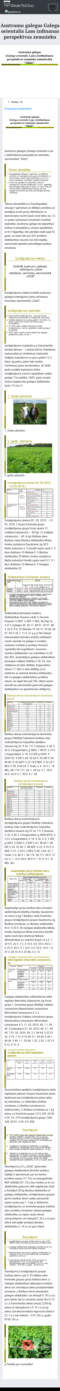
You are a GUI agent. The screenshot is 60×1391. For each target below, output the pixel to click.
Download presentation (18, 108)
